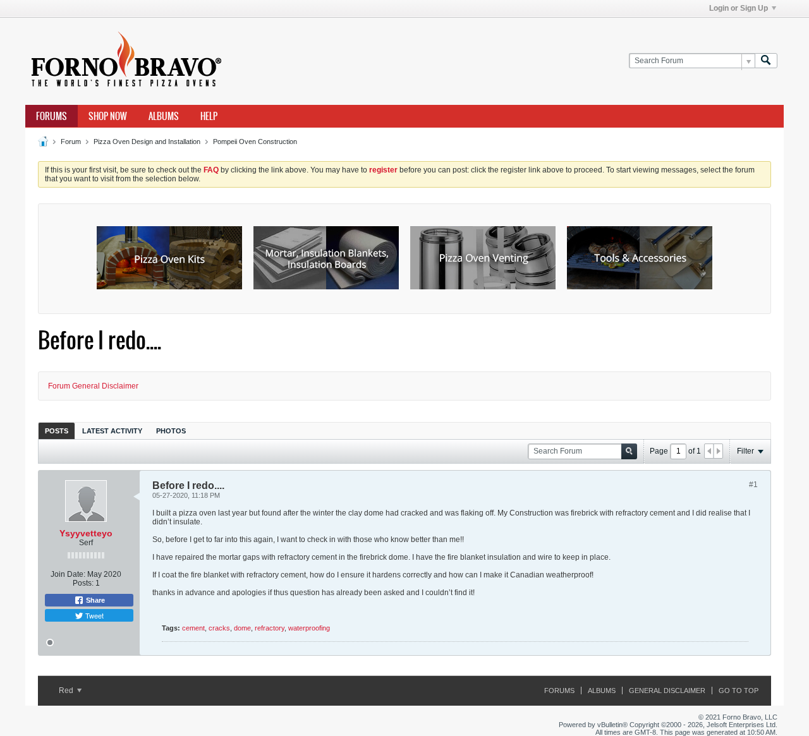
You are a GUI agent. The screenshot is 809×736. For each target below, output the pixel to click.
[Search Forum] (766, 61)
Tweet (93, 615)
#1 (753, 484)
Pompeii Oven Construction (255, 141)
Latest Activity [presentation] (112, 431)
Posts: (83, 583)
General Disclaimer (667, 690)
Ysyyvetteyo (86, 533)
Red (67, 690)
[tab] (56, 430)
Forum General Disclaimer (93, 386)
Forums (51, 116)
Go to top (738, 690)
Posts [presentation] (56, 431)
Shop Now (107, 116)
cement (193, 628)
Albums (164, 116)
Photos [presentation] (171, 431)
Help (208, 116)
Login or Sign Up (738, 8)
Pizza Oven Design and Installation (147, 141)
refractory (269, 628)
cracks (219, 628)
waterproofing (309, 628)
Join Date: (68, 574)
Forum (71, 141)
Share (94, 600)
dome (242, 628)
